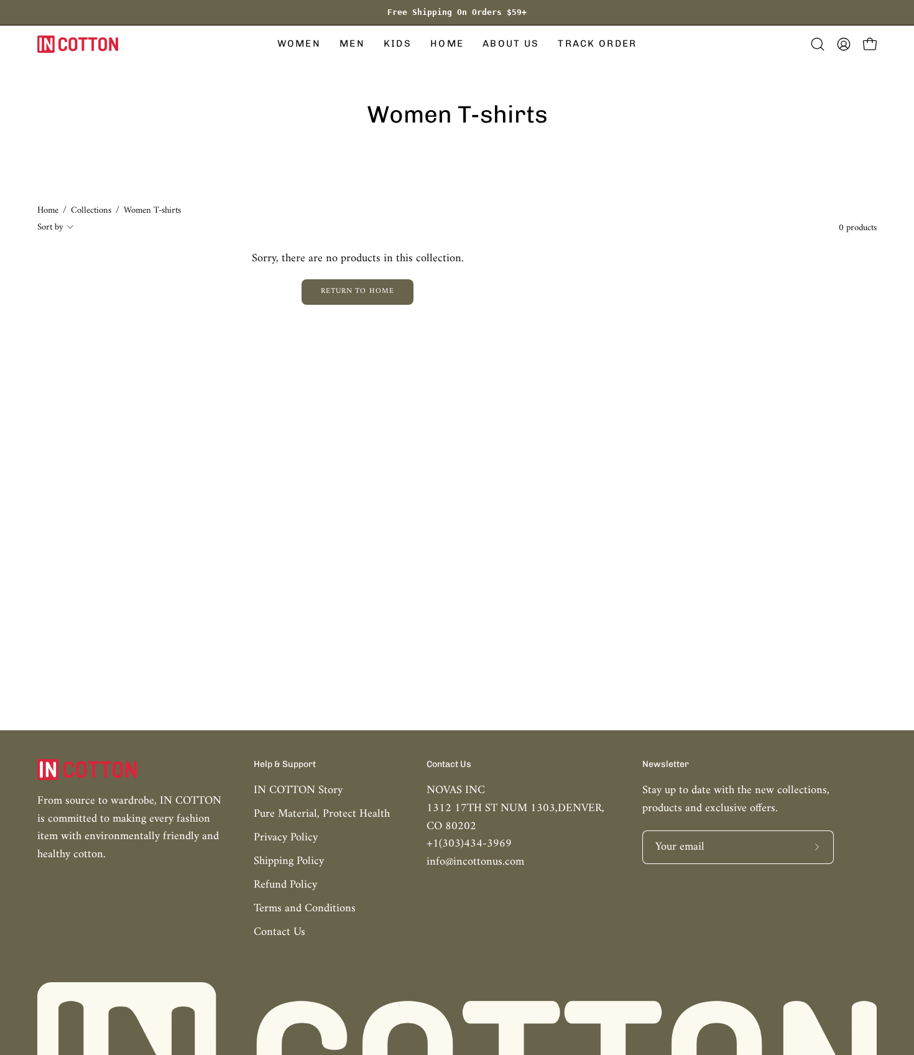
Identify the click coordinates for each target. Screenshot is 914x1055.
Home (47, 210)
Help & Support (285, 764)
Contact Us (279, 932)
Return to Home (357, 291)
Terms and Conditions (305, 908)
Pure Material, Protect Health (322, 814)
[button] (299, 44)
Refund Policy (285, 885)
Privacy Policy (286, 837)
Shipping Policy (289, 861)
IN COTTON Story (298, 790)
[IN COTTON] (77, 44)
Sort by (50, 227)
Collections (91, 210)
